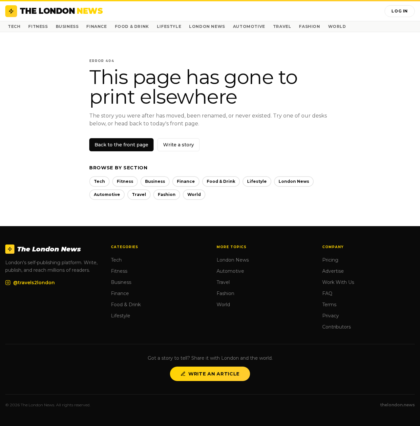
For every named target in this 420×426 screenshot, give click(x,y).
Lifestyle (169, 26)
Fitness (38, 26)
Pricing (330, 260)
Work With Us (338, 282)
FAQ (327, 293)
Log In (399, 11)
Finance (96, 26)
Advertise (333, 271)
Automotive (249, 26)
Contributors (336, 327)
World (337, 26)
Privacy (330, 316)
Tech (14, 26)
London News (207, 26)
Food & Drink (132, 26)
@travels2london (34, 283)
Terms (329, 305)
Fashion (309, 26)
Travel (282, 26)
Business (67, 26)
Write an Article (214, 374)
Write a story (178, 145)
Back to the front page (121, 145)
